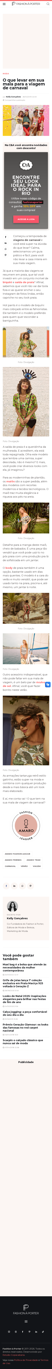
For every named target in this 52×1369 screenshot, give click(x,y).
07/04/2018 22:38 (12, 1047)
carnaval (10, 866)
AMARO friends (13, 860)
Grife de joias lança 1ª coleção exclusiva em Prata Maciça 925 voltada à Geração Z (23, 983)
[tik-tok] (43, 1332)
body (9, 567)
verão (24, 866)
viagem (37, 866)
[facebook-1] (23, 1332)
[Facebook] (5, 237)
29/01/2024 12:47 (11, 975)
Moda (6, 74)
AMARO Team (33, 860)
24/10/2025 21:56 (11, 1006)
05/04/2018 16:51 (11, 1035)
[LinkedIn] (5, 243)
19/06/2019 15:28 (11, 1019)
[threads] (16, 1332)
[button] (14, 100)
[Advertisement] (26, 41)
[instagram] (9, 1332)
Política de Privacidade (26, 1360)
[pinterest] (29, 1332)
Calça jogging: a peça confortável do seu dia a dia (25, 1013)
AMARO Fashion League (17, 854)
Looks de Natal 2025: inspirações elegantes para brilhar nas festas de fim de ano (24, 999)
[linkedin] (36, 1332)
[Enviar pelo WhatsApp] (5, 249)
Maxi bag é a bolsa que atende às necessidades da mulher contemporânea (24, 967)
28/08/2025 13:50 (12, 990)
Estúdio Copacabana (14, 1355)
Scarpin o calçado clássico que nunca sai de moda (23, 1042)
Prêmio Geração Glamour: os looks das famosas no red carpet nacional (25, 1027)
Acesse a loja (26, 219)
